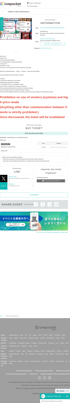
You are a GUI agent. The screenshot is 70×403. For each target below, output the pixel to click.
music (3, 335)
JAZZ (40, 335)
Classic (51, 335)
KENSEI (56, 27)
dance (58, 338)
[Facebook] (45, 377)
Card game (40, 354)
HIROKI (48, 27)
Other (63, 335)
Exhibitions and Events (4, 363)
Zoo (26, 354)
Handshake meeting (24, 343)
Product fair (12, 361)
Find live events (33, 6)
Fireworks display (35, 361)
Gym (22, 354)
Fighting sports (50, 351)
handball (65, 351)
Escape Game (59, 354)
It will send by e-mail (56, 204)
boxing (43, 351)
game (46, 354)
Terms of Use (33, 374)
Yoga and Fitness (14, 354)
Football (18, 351)
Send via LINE (49, 204)
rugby (23, 351)
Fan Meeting (12, 343)
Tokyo (52, 38)
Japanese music (14, 335)
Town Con (45, 361)
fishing (52, 354)
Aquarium (32, 354)
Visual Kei (57, 335)
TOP (1, 316)
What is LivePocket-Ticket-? (24, 370)
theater (16, 338)
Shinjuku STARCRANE (45, 38)
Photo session (43, 343)
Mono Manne (50, 338)
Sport (2, 351)
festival (27, 361)
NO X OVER (43, 27)
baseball (11, 351)
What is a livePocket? (35, 3)
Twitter (36, 204)
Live (57, 343)
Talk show (51, 343)
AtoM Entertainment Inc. (46, 48)
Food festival (60, 361)
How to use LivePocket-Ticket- (44, 370)
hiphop (35, 335)
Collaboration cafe (14, 346)
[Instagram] (50, 377)
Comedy (42, 338)
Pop (26, 335)
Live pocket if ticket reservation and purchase (10, 4)
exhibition (34, 343)
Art (66, 361)
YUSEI (52, 27)
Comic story (23, 338)
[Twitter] (40, 377)
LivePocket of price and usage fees (16, 374)
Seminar (52, 361)
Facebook (43, 204)
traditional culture (33, 338)
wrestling (36, 351)
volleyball (29, 351)
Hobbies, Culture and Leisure (4, 356)
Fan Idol (3, 343)
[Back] (3, 11)
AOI (63, 27)
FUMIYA (60, 27)
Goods (62, 343)
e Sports (59, 351)
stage (10, 338)
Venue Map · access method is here (53, 44)
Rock (21, 335)
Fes (30, 335)
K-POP (45, 335)
